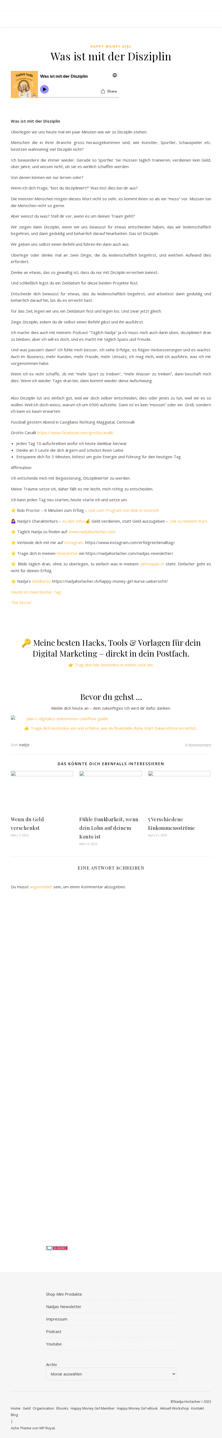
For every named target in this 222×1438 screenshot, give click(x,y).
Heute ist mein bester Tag (36, 592)
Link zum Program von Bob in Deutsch (123, 510)
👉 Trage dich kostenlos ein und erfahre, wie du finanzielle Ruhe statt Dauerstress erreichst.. (111, 728)
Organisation (43, 1408)
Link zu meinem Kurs (188, 521)
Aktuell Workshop (174, 1408)
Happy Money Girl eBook (137, 1408)
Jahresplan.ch (152, 563)
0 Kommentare (198, 745)
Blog (14, 1414)
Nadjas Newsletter (63, 1306)
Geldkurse (41, 581)
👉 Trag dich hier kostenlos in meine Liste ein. (111, 664)
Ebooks (62, 1408)
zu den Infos (73, 521)
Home (16, 1408)
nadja (24, 744)
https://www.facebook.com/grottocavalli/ (75, 432)
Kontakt (197, 1408)
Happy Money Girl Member (93, 1408)
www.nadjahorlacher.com (92, 531)
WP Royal (47, 1428)
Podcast (53, 1331)
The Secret (21, 602)
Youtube (54, 1344)
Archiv (51, 1364)
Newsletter (67, 553)
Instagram (73, 542)
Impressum (56, 1319)
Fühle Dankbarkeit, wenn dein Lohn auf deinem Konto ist (109, 828)
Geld (27, 1408)
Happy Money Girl (111, 46)
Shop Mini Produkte (64, 1294)
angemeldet (41, 886)
